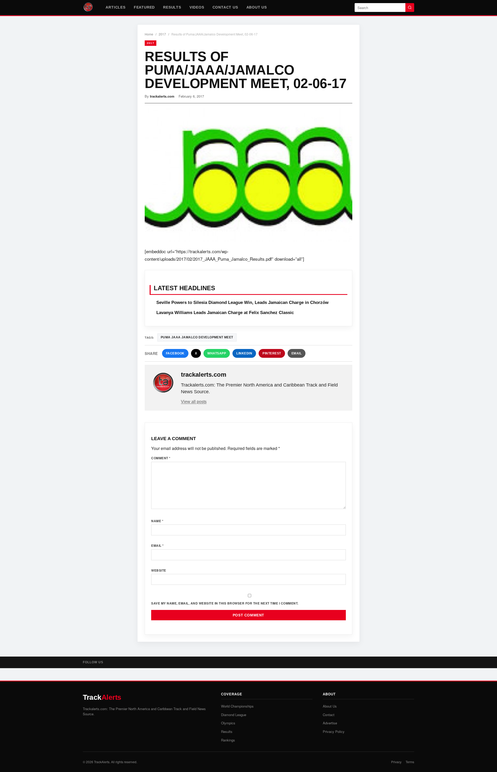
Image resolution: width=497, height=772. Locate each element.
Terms (410, 762)
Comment (161, 458)
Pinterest (271, 353)
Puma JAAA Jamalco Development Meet (197, 337)
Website (158, 570)
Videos (196, 7)
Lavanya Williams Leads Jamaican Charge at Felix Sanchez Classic (225, 312)
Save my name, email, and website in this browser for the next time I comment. (224, 603)
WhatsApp (216, 353)
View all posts (194, 401)
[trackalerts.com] (163, 383)
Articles (115, 7)
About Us (256, 7)
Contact (328, 714)
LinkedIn (244, 353)
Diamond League (233, 714)
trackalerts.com (162, 96)
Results (172, 7)
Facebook (175, 353)
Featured (144, 7)
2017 (162, 34)
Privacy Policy (334, 731)
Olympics (228, 722)
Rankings (228, 740)
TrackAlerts (101, 762)
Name (157, 521)
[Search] (409, 7)
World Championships (237, 706)
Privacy (396, 762)
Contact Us (225, 7)
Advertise (330, 722)
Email (296, 353)
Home (149, 34)
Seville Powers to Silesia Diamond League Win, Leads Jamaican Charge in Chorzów (242, 302)
